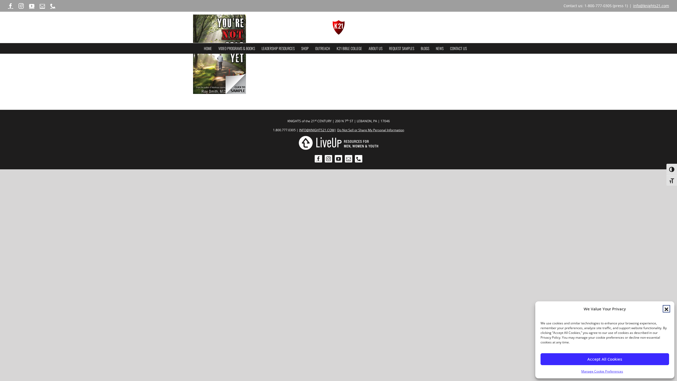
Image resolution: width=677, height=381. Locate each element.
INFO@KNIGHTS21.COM (317, 130)
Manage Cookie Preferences (602, 371)
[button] (666, 308)
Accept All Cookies (604, 359)
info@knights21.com (651, 5)
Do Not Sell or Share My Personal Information (370, 130)
